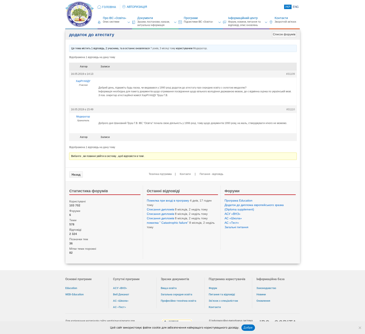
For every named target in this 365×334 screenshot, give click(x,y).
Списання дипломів (160, 209)
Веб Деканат (121, 294)
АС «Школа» (233, 218)
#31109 (290, 73)
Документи (145, 18)
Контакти (281, 18)
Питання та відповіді (222, 294)
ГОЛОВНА (109, 7)
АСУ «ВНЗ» (232, 213)
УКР (287, 6)
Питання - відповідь (211, 174)
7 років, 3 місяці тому (162, 48)
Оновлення (263, 300)
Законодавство (266, 288)
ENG (296, 6)
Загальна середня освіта (176, 294)
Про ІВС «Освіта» (114, 18)
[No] (360, 328)
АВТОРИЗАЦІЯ (137, 6)
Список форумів (284, 34)
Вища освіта (169, 288)
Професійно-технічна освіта (178, 300)
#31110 (290, 109)
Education (71, 288)
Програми (191, 18)
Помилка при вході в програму (168, 200)
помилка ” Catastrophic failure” (167, 222)
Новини (261, 294)
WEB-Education (74, 294)
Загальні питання (236, 227)
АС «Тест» (232, 222)
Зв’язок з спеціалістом (223, 300)
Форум (213, 288)
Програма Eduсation (238, 200)
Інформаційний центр (243, 18)
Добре (248, 327)
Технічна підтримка (160, 174)
